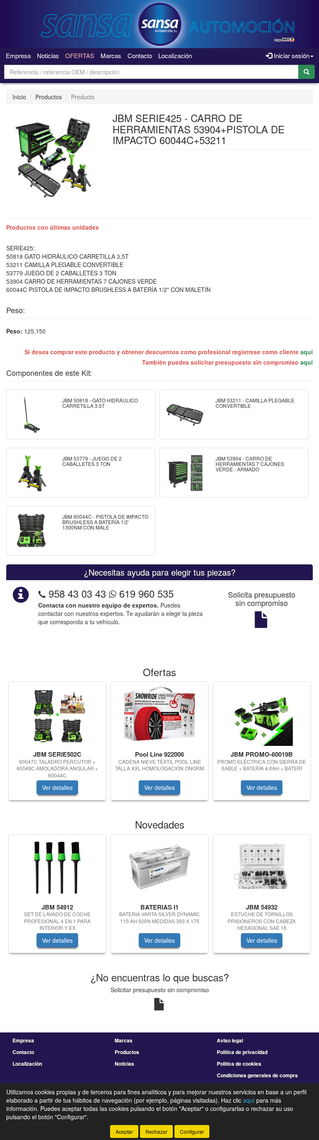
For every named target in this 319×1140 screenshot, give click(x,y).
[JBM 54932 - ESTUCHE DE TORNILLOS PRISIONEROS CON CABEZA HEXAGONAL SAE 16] (261, 867)
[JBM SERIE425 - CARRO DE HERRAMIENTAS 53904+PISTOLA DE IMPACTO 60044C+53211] (53, 156)
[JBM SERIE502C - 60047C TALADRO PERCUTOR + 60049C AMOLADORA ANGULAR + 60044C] (57, 715)
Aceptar (124, 1131)
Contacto (140, 55)
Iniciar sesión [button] (290, 55)
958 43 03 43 (77, 593)
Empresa (18, 55)
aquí (306, 352)
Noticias (48, 55)
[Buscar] (306, 72)
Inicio (19, 97)
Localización (175, 55)
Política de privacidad (242, 1052)
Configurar (192, 1131)
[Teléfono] (42, 593)
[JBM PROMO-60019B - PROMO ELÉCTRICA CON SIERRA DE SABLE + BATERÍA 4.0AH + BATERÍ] (261, 715)
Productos (48, 97)
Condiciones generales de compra (257, 1075)
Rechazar (156, 1131)
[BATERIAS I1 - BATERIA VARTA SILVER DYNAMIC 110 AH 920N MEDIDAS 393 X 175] (159, 867)
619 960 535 (145, 593)
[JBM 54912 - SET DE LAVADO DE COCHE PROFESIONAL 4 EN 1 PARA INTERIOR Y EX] (57, 867)
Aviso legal (230, 1040)
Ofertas (79, 55)
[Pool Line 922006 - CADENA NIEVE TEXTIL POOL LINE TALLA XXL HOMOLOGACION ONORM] (159, 715)
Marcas (111, 55)
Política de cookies (239, 1063)
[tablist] (159, 745)
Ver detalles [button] (57, 787)
